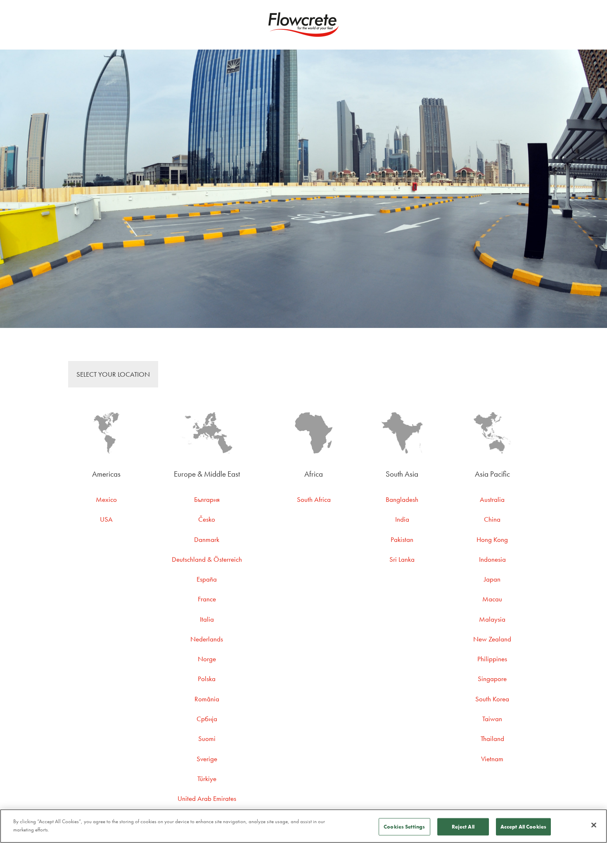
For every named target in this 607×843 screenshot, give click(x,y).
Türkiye (206, 778)
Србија (207, 718)
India (402, 519)
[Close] (594, 825)
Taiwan (492, 718)
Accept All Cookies (523, 826)
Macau (492, 598)
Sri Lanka (402, 559)
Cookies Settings (404, 826)
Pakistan (402, 539)
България (207, 499)
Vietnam (492, 758)
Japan (492, 579)
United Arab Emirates (207, 798)
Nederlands (206, 639)
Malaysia (492, 619)
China (492, 519)
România (206, 698)
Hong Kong (492, 539)
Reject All (463, 826)
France (207, 598)
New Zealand (492, 639)
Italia (207, 619)
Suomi (207, 738)
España (207, 579)
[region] (303, 826)
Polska (207, 678)
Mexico (106, 499)
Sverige (207, 758)
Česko (206, 519)
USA (106, 519)
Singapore (492, 678)
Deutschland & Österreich (207, 559)
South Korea (492, 698)
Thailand (492, 738)
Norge (207, 658)
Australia (492, 499)
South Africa (314, 499)
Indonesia (492, 559)
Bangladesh (402, 499)
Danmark (206, 539)
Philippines (492, 658)
